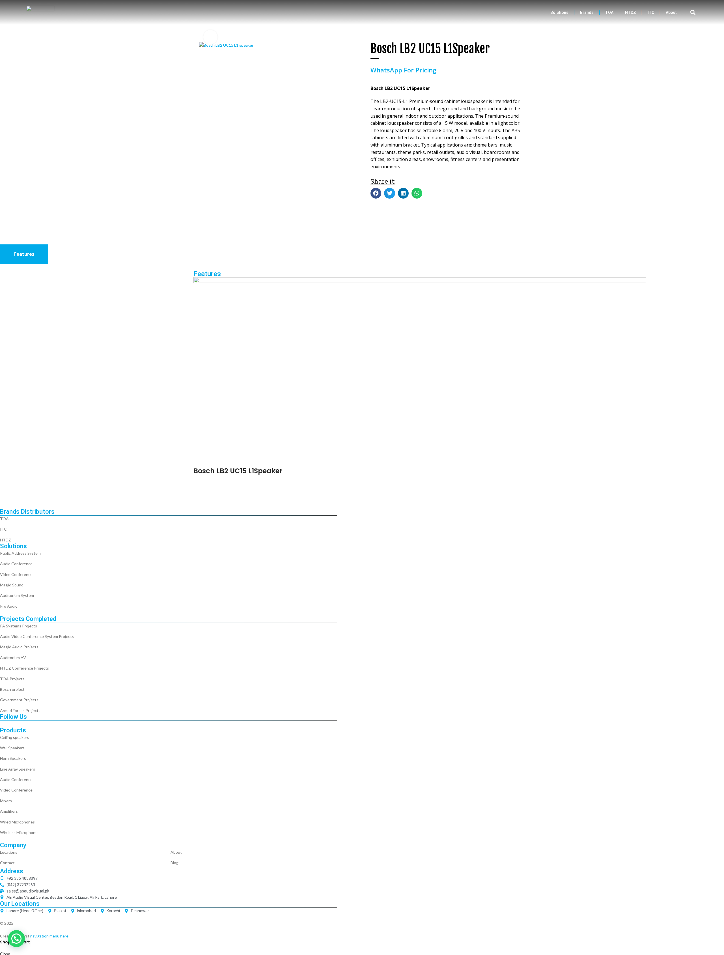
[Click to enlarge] (210, 37)
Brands (587, 12)
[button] (692, 12)
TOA (609, 12)
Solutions (559, 12)
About (671, 12)
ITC (651, 12)
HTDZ (630, 12)
